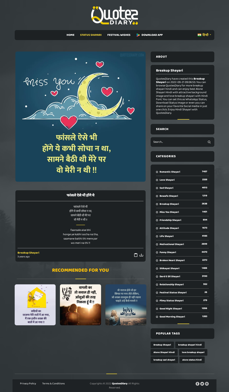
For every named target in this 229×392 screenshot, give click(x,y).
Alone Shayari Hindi (164, 352)
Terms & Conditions (53, 383)
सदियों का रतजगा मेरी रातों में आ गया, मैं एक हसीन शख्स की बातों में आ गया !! (35, 304)
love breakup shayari (193, 352)
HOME (70, 35)
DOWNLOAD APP (152, 35)
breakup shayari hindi (190, 345)
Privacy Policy (28, 383)
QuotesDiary (119, 383)
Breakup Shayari (28, 253)
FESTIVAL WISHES (118, 35)
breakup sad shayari (164, 360)
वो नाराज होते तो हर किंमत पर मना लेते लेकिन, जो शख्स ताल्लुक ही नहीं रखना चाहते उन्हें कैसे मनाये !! (125, 304)
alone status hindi (192, 360)
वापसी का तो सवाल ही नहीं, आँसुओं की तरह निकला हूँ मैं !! (80, 304)
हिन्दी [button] (205, 35)
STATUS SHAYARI (91, 35)
